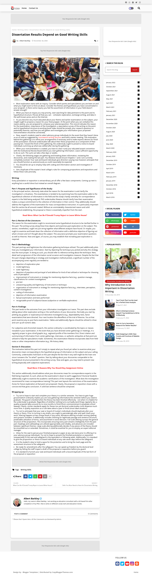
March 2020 (122, 148)
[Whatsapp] (35, 476)
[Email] (45, 476)
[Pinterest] (40, 476)
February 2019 (122, 177)
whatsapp (115, 220)
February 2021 (122, 111)
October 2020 (122, 128)
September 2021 (122, 91)
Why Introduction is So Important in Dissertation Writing (120, 288)
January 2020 (122, 156)
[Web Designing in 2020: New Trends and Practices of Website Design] (110, 337)
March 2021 (122, 107)
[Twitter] (30, 476)
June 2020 (122, 140)
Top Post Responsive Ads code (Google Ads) (55, 51)
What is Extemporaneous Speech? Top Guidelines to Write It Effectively (127, 313)
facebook (115, 215)
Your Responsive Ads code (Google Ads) (76, 19)
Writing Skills (23, 30)
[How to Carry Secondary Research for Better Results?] (110, 326)
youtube (133, 232)
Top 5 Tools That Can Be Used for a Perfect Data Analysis (126, 301)
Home (24, 8)
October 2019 (122, 164)
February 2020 (122, 152)
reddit (133, 220)
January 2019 (122, 181)
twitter (132, 215)
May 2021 (122, 99)
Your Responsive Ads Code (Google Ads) (122, 41)
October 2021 (122, 87)
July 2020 (122, 136)
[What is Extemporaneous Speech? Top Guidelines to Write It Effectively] (110, 314)
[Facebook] (25, 476)
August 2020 (122, 132)
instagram (115, 232)
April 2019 (122, 168)
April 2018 (122, 193)
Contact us (33, 8)
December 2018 (122, 185)
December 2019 (122, 160)
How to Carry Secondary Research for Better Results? (126, 324)
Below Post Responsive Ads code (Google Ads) (55, 462)
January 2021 (122, 115)
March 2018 (122, 197)
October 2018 (122, 189)
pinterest (115, 226)
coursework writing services (49, 137)
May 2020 (122, 144)
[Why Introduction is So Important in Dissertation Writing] (122, 263)
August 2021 (122, 95)
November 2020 (122, 123)
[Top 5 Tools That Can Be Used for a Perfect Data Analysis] (110, 303)
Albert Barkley (31, 498)
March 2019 (122, 173)
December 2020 (122, 119)
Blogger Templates (30, 572)
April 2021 (122, 103)
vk (133, 226)
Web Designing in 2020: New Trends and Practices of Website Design (127, 336)
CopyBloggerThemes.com (62, 572)
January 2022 (122, 82)
